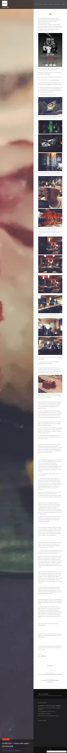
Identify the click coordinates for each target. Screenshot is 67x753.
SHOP (41, 4)
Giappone (51, 4)
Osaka (50, 77)
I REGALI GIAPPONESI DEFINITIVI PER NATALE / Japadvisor (48, 715)
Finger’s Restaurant (55, 80)
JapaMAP (63, 4)
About (36, 4)
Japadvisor (5, 7)
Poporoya (50, 84)
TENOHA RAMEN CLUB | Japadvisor (44, 713)
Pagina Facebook (42, 720)
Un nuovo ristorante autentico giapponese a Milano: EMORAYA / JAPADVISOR (49, 709)
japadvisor (9, 750)
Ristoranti (45, 4)
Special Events (6, 739)
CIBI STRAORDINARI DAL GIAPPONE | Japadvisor (47, 711)
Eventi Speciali (57, 4)
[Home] (50, 748)
